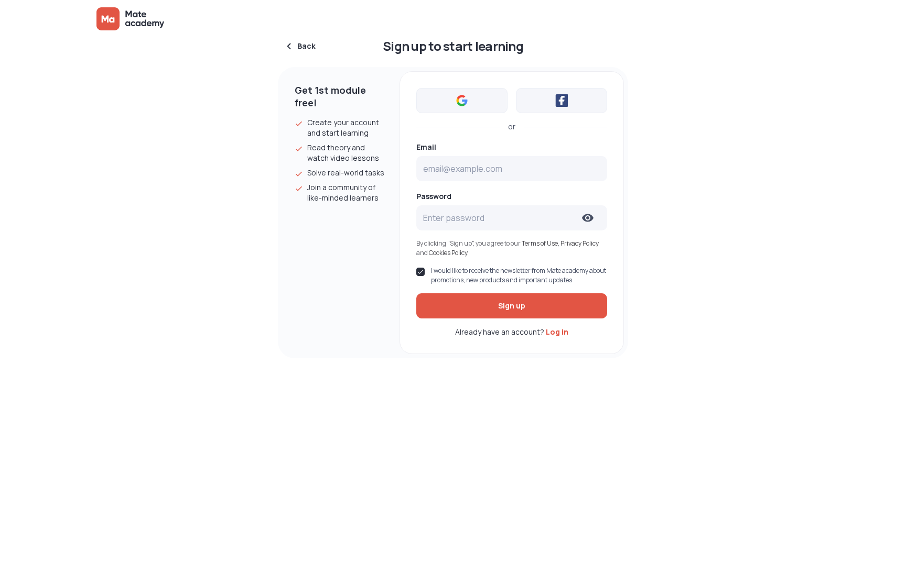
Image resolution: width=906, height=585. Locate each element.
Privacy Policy (579, 243)
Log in (557, 332)
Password (433, 196)
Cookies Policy (448, 252)
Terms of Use (540, 243)
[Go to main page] (131, 19)
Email (426, 147)
